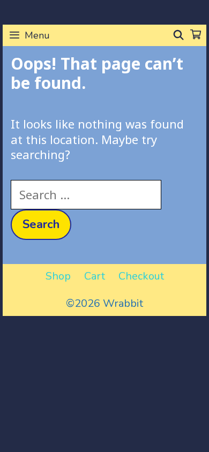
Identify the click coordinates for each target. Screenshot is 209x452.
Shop (58, 276)
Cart (94, 276)
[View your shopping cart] (196, 35)
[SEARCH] (179, 35)
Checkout (141, 276)
